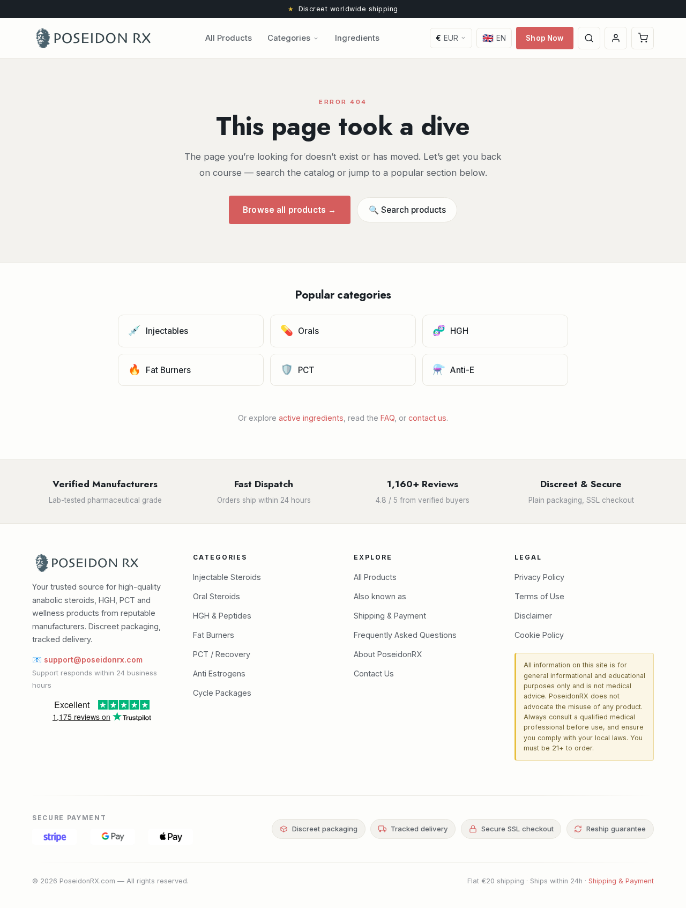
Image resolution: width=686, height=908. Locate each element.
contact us (427, 417)
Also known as (380, 596)
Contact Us (374, 673)
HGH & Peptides (222, 615)
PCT (297, 369)
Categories (288, 38)
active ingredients (311, 417)
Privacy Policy (539, 577)
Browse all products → (289, 210)
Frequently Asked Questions (405, 634)
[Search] (589, 38)
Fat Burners (159, 369)
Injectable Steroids (227, 577)
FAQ (387, 417)
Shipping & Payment (390, 615)
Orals (299, 330)
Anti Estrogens (219, 673)
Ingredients (357, 38)
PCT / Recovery (221, 654)
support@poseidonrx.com (93, 659)
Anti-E (454, 369)
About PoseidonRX (388, 654)
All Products (228, 38)
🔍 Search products (407, 210)
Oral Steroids (216, 596)
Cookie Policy (539, 634)
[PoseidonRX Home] (93, 38)
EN (494, 38)
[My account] (616, 38)
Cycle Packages (222, 692)
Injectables (158, 330)
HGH (451, 330)
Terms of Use (539, 596)
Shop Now (544, 38)
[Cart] (642, 38)
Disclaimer (533, 615)
